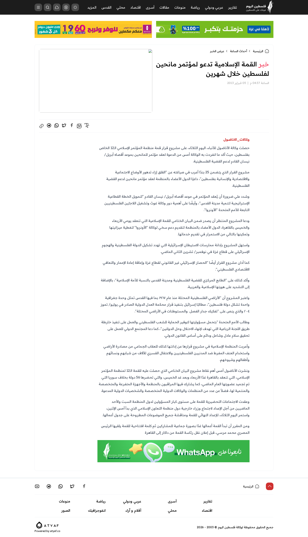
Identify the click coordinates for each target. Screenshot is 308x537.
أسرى (150, 7)
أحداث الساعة (238, 51)
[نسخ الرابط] (41, 126)
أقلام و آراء (133, 510)
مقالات (164, 7)
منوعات (180, 7)
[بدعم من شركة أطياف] (47, 525)
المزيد (91, 7)
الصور (65, 510)
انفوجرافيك (97, 510)
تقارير (232, 7)
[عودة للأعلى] (269, 486)
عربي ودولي (214, 7)
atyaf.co (55, 531)
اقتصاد (135, 7)
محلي (120, 7)
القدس (106, 7)
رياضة (195, 7)
